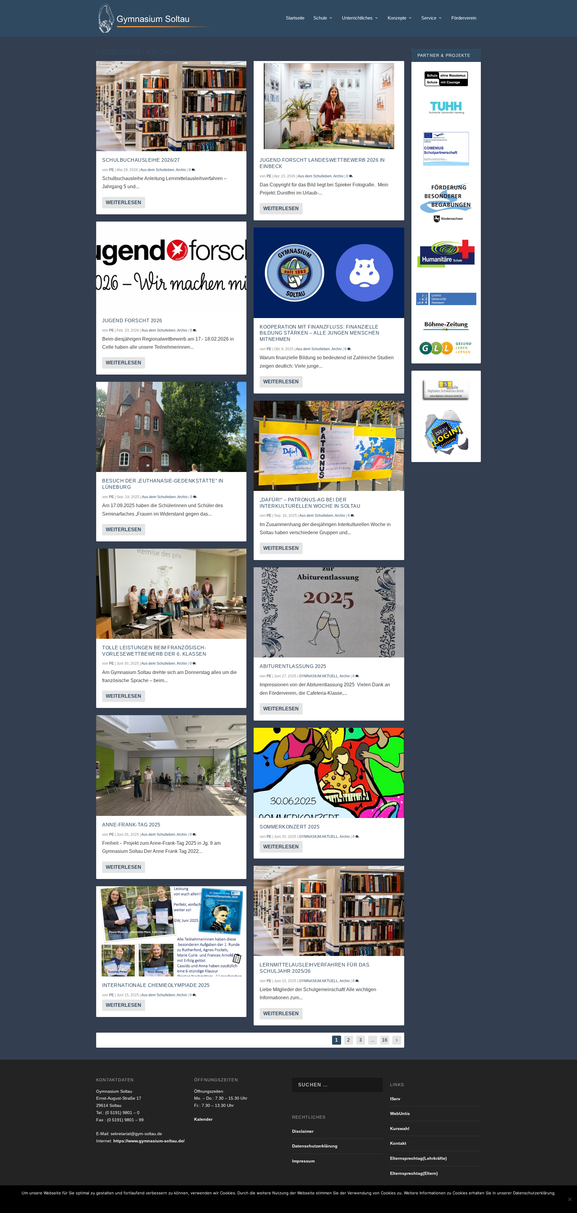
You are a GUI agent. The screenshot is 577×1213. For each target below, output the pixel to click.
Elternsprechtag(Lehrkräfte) (418, 1158)
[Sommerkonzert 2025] (329, 773)
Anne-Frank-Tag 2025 (131, 824)
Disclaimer (302, 1131)
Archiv (181, 170)
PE (111, 170)
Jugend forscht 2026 (132, 320)
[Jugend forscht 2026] (171, 267)
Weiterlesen (123, 202)
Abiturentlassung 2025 (293, 666)
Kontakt (398, 1143)
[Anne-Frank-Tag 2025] (171, 765)
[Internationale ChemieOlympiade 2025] (171, 931)
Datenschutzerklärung (314, 1146)
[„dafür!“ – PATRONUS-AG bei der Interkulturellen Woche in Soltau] (329, 446)
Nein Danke (279, 1203)
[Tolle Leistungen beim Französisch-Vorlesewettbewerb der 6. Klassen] (171, 594)
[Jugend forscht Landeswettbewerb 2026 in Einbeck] (329, 106)
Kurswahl (399, 1128)
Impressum (303, 1161)
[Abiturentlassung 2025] (329, 612)
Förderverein (463, 18)
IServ (395, 1098)
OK (254, 1203)
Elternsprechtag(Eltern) (414, 1173)
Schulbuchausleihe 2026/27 (141, 160)
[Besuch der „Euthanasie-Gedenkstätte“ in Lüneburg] (171, 427)
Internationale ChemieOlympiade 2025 (156, 985)
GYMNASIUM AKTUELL (318, 676)
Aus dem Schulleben (157, 170)
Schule (320, 18)
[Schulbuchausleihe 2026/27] (171, 106)
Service (428, 18)
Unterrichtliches (357, 18)
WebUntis (400, 1113)
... (372, 1040)
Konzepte (397, 18)
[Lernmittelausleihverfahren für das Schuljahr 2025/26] (329, 911)
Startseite (295, 18)
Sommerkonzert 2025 (289, 826)
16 (384, 1040)
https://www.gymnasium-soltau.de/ (149, 1140)
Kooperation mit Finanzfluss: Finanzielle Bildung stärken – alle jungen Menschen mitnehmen (319, 333)
